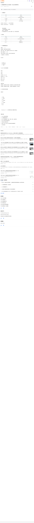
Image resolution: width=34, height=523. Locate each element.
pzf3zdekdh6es (2, 177)
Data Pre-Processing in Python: (5, 214)
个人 (32, 2)
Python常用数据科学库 (4, 201)
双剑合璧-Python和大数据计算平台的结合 (6, 216)
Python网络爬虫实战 (3, 202)
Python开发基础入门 (3, 199)
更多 (1, 208)
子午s (1, 135)
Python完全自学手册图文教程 (4, 204)
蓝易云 (1, 168)
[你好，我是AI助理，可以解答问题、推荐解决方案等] (29, 1)
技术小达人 (2, 163)
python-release (3, 223)
